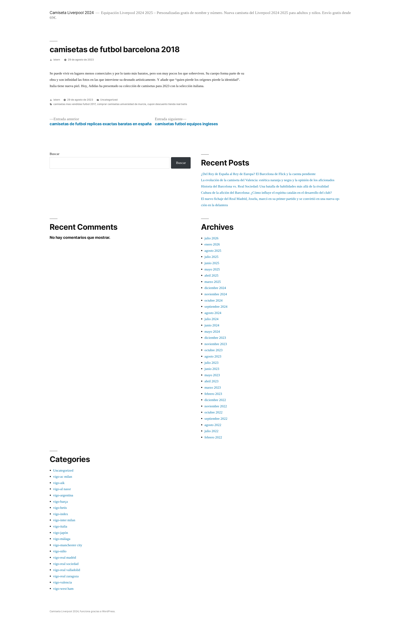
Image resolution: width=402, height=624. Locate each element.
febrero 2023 (213, 394)
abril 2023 (211, 381)
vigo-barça (60, 501)
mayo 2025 (212, 269)
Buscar (54, 154)
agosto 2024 (212, 313)
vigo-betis (60, 508)
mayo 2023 (212, 375)
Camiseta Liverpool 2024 (72, 12)
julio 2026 (211, 238)
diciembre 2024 (215, 288)
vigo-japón (60, 533)
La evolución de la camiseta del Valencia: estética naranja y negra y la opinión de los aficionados (267, 180)
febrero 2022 (213, 437)
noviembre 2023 (215, 344)
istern (56, 59)
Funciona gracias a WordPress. (97, 611)
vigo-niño (59, 551)
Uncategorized (109, 99)
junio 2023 (211, 369)
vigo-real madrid (64, 557)
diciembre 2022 (215, 400)
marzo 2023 (212, 387)
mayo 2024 (212, 331)
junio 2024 (211, 325)
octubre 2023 (213, 350)
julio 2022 (211, 431)
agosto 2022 (212, 425)
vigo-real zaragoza (66, 576)
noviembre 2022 (215, 406)
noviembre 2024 (215, 294)
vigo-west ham (63, 588)
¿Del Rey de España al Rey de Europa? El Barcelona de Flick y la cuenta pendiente (258, 174)
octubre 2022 (213, 412)
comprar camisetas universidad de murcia (121, 104)
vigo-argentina (63, 495)
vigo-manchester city (67, 545)
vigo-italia (60, 526)
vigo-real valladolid (66, 570)
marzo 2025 (212, 282)
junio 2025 (211, 263)
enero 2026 (212, 244)
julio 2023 (211, 362)
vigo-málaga (61, 539)
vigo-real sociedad (66, 564)
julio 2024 (211, 319)
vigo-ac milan (62, 476)
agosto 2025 (212, 250)
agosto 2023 (212, 356)
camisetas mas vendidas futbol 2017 (74, 104)
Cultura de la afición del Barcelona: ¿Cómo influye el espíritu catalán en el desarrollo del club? (266, 192)
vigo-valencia (62, 582)
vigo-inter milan (64, 520)
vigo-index (60, 514)
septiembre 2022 (215, 418)
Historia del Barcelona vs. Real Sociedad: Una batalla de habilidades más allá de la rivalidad (265, 186)
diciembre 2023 (215, 337)
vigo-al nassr (62, 489)
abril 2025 (211, 275)
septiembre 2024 (215, 306)
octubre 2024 (213, 300)
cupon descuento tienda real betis (167, 104)
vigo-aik (59, 483)
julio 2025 (211, 257)
